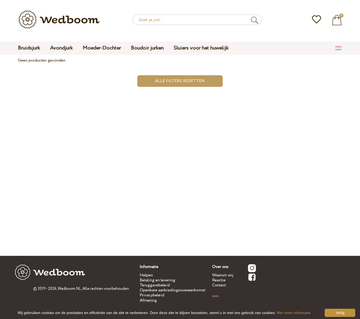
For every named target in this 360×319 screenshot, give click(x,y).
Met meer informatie (293, 313)
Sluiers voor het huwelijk (201, 48)
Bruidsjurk (29, 48)
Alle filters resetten (180, 81)
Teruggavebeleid (155, 285)
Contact (219, 285)
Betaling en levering (157, 280)
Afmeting (148, 300)
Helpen (146, 275)
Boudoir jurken (147, 48)
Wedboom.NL (69, 288)
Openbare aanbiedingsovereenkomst (172, 290)
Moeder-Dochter (102, 48)
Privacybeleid (152, 295)
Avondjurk (61, 48)
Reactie (219, 280)
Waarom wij (222, 275)
